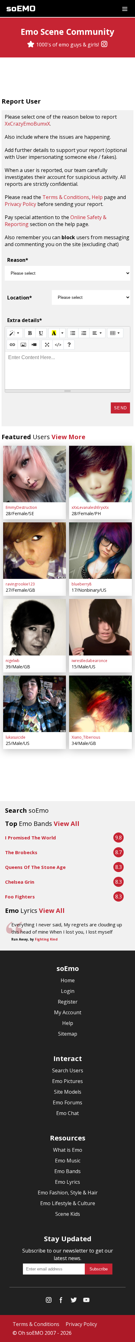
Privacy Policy (20, 204)
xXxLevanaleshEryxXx (90, 507)
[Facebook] (61, 1301)
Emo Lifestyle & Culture (67, 1203)
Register (68, 1001)
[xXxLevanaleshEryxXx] (100, 474)
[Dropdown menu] (124, 8)
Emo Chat (67, 1113)
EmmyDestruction (21, 507)
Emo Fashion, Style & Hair (68, 1192)
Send (120, 408)
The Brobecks (21, 852)
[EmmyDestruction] (34, 474)
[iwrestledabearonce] (100, 627)
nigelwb (12, 660)
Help (97, 197)
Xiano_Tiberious (86, 737)
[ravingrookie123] (34, 550)
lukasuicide (15, 737)
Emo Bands (67, 1171)
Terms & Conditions (65, 197)
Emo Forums (67, 1102)
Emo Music (67, 1160)
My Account (67, 1012)
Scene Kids (67, 1213)
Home (68, 980)
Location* (19, 297)
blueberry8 (81, 584)
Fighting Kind (46, 939)
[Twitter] (74, 1301)
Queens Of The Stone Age (35, 867)
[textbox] (67, 370)
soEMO (20, 8)
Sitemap (67, 1033)
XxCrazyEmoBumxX (27, 123)
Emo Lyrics (67, 1181)
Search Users (67, 1070)
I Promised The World (30, 837)
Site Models (67, 1091)
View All (66, 823)
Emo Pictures (67, 1081)
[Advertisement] (67, 78)
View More (68, 437)
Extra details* (24, 320)
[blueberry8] (100, 550)
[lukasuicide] (34, 704)
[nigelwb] (34, 627)
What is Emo (67, 1149)
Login (67, 991)
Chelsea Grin (19, 882)
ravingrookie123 (20, 584)
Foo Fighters (20, 896)
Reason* (17, 259)
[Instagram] (104, 44)
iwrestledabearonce (89, 660)
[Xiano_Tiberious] (100, 704)
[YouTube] (86, 1301)
